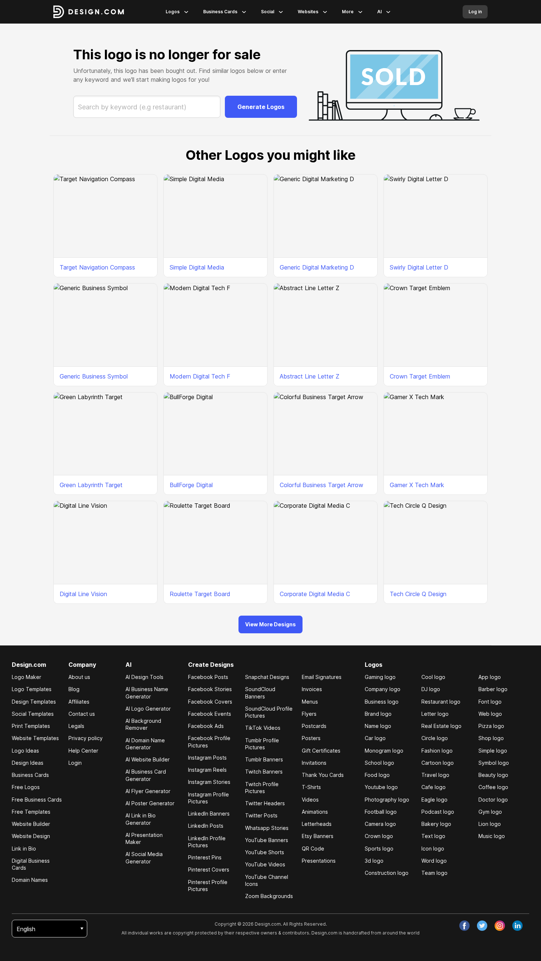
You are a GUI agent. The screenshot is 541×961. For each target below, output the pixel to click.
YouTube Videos (265, 864)
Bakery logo (436, 824)
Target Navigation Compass (97, 267)
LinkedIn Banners (209, 813)
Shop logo (491, 738)
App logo (489, 677)
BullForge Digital (191, 485)
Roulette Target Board (200, 594)
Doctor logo (493, 799)
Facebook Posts (208, 677)
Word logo (434, 861)
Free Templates (31, 812)
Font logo (490, 701)
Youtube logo (381, 787)
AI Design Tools (144, 677)
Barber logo (493, 689)
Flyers (309, 714)
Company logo (382, 689)
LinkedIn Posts (205, 826)
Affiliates (78, 701)
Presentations (319, 861)
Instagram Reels (207, 770)
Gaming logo (380, 677)
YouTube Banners (266, 840)
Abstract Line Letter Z (309, 376)
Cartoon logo (437, 763)
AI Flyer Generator (147, 791)
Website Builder (31, 824)
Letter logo (435, 714)
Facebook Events (209, 714)
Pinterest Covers (208, 869)
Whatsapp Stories (267, 828)
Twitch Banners (264, 771)
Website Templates (35, 738)
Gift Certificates (321, 750)
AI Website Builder (147, 759)
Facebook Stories (210, 689)
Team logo (434, 873)
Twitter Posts (261, 815)
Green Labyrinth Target (91, 485)
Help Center (83, 750)
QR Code (313, 848)
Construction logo (387, 873)
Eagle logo (434, 799)
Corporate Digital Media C (315, 594)
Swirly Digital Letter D (419, 267)
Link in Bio (24, 848)
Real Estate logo (441, 726)
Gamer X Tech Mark (417, 485)
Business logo (382, 701)
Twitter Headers (265, 803)
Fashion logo (437, 750)
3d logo (374, 861)
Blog (73, 689)
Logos (173, 11)
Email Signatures (322, 677)
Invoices (312, 689)
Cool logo (433, 677)
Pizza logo (491, 726)
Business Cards (220, 11)
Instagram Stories (209, 782)
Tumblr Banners (264, 759)
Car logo (375, 738)
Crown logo (379, 836)
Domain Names (30, 880)
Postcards (314, 726)
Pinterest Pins (205, 857)
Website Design (31, 836)
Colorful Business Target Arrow (321, 485)
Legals (76, 726)
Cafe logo (433, 787)
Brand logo (378, 714)
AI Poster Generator (149, 803)
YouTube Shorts (264, 852)
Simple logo (492, 750)
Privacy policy (85, 738)
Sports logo (379, 848)
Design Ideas (27, 763)
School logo (379, 763)
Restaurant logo (440, 701)
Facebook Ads (206, 726)
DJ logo (430, 689)
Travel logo (435, 775)
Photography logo (387, 799)
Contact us (81, 714)
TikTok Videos (262, 728)
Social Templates (33, 714)
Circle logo (434, 738)
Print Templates (31, 726)
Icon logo (432, 848)
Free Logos (26, 787)
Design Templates (34, 701)
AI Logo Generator (148, 708)
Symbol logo (493, 763)
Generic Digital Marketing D (317, 267)
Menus (310, 701)
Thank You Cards (323, 775)
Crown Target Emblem (420, 376)
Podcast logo (437, 812)
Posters (311, 738)
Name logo (378, 726)
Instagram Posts (207, 757)
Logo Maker (26, 677)
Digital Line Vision (83, 594)
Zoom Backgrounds (269, 896)
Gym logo (490, 812)
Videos (310, 799)
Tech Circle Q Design (418, 594)
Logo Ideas (25, 750)
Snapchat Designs (267, 677)
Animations (315, 812)
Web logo (490, 714)
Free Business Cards (37, 799)
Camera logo (380, 824)
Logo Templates (32, 689)
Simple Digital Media (197, 267)
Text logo (433, 836)
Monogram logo (384, 750)
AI (379, 11)
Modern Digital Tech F (200, 376)
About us (79, 677)
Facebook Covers (210, 701)
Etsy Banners (317, 836)
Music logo (491, 836)
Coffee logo (493, 787)
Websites (308, 11)
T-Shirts (311, 787)
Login (75, 763)
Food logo (377, 775)
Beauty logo (493, 775)
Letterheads (317, 824)
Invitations (314, 763)
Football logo (381, 812)
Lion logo (489, 824)
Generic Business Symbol (94, 376)
